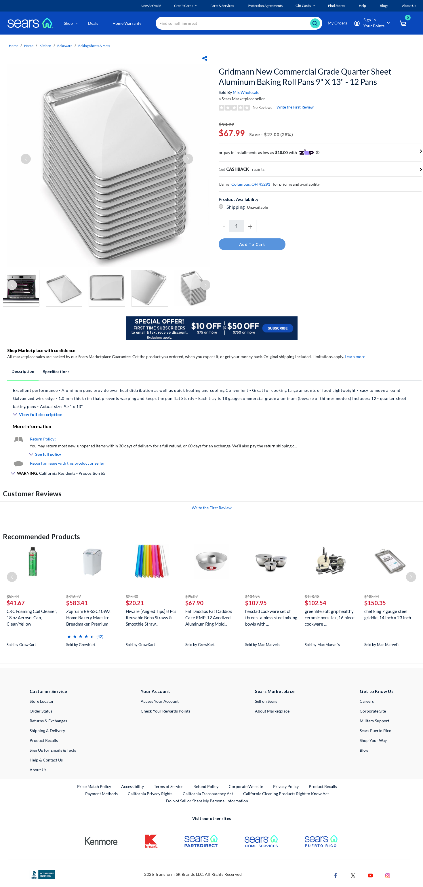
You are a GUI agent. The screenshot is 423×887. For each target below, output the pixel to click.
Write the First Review (295, 107)
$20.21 (135, 602)
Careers (367, 701)
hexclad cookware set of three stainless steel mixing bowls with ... (271, 617)
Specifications (56, 371)
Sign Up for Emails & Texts (53, 750)
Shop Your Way (373, 740)
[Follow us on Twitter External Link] (353, 874)
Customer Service (48, 691)
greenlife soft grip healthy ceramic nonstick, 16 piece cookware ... (330, 617)
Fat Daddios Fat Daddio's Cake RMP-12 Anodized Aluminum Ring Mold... (208, 617)
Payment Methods (101, 793)
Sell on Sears (266, 701)
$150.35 (375, 602)
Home (13, 45)
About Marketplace (272, 711)
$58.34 (13, 596)
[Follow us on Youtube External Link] (370, 874)
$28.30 (132, 596)
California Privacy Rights (150, 793)
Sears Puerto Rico (375, 730)
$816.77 (73, 596)
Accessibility (132, 786)
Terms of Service (168, 786)
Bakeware (64, 45)
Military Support (374, 720)
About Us (38, 769)
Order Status (41, 711)
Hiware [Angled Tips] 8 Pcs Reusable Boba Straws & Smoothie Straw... (151, 617)
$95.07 (191, 596)
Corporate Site (373, 711)
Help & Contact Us (46, 759)
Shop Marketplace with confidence (41, 350)
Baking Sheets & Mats (94, 45)
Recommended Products (41, 536)
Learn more (355, 356)
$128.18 (312, 596)
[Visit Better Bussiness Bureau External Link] (42, 873)
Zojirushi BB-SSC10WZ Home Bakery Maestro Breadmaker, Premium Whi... (88, 618)
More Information (32, 426)
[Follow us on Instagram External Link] (387, 874)
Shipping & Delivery (47, 730)
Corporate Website (246, 786)
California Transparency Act (208, 793)
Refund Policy (205, 786)
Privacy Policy (286, 786)
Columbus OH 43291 (250, 184)
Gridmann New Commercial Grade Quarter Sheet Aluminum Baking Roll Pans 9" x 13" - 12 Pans (305, 77)
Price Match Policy (94, 786)
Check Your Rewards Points (165, 711)
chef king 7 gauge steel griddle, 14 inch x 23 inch (387, 614)
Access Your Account (160, 701)
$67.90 (194, 602)
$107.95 (256, 602)
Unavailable (258, 207)
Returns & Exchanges (48, 720)
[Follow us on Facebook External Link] (336, 874)
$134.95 (252, 596)
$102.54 (315, 602)
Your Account (155, 691)
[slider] (80, 634)
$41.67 (16, 602)
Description (23, 371)
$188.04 (371, 596)
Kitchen (45, 45)
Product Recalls (44, 740)
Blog (364, 750)
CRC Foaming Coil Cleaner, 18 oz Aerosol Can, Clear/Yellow (32, 617)
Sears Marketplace (275, 691)
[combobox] (239, 23)
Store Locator (42, 701)
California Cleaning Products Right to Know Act (286, 793)
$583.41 (77, 602)
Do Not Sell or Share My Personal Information (207, 800)
